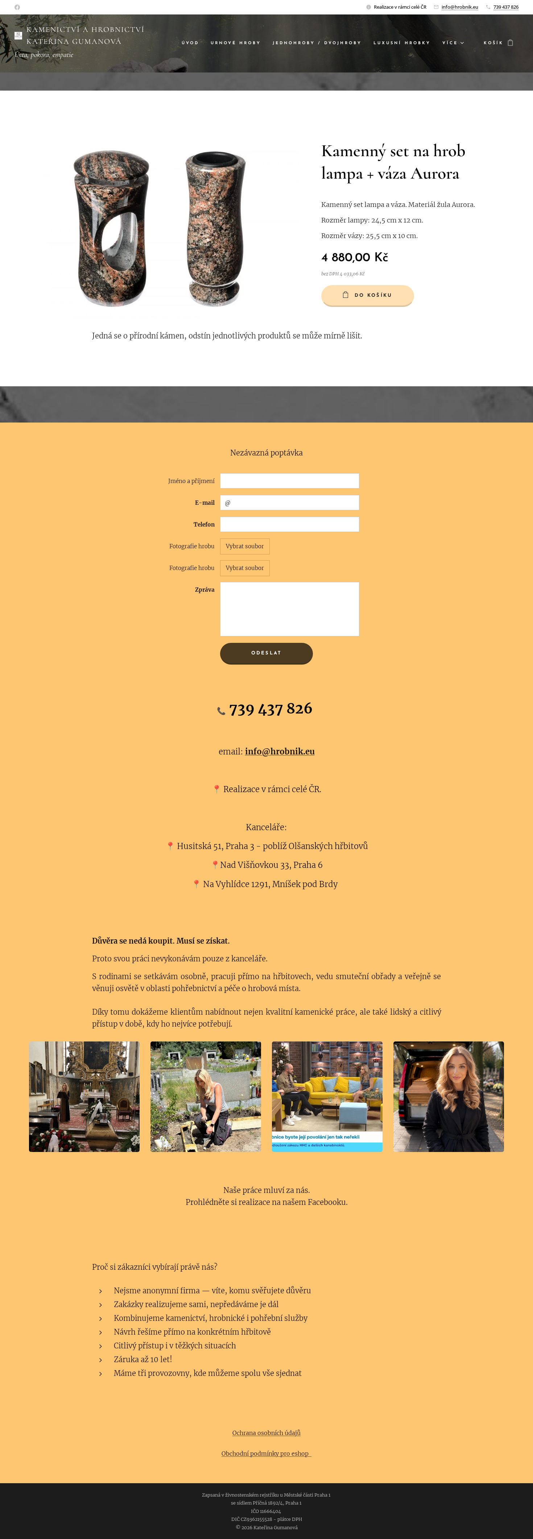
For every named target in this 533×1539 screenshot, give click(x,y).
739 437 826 (505, 7)
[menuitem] (192, 43)
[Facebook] (17, 7)
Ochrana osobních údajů (266, 1432)
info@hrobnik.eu (460, 7)
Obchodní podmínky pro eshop (266, 1453)
